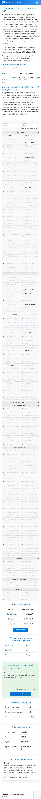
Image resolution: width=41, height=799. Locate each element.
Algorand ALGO (11, 379)
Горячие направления (29, 128)
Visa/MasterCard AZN (13, 551)
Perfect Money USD (12, 415)
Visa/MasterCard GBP (13, 505)
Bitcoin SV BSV (11, 280)
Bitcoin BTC (10, 135)
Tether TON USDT (12, 175)
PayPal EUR (10, 440)
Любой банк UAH (12, 220)
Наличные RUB (11, 263)
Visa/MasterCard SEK (13, 530)
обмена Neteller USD (19, 114)
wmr (8, 592)
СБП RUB (9, 223)
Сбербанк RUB (11, 227)
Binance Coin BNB (12, 358)
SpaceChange (12, 614)
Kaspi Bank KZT (11, 243)
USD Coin (9, 343)
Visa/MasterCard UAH (13, 256)
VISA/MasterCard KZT (13, 512)
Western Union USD (12, 582)
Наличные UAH (11, 270)
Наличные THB (11, 575)
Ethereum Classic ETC (13, 372)
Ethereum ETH (11, 142)
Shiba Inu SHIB (11, 361)
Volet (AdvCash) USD (13, 205)
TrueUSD (9, 354)
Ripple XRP (10, 150)
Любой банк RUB (12, 216)
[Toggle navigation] (37, 3)
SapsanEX (8, 655)
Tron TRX (9, 178)
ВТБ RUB (9, 240)
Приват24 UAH (11, 481)
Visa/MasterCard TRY (13, 526)
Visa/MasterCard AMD (13, 515)
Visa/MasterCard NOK (13, 544)
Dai (8, 386)
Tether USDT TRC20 (12, 168)
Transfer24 (15, 669)
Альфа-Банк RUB (12, 231)
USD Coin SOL (11, 351)
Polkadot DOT (11, 390)
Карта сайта (5, 794)
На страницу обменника (21, 694)
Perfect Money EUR (12, 419)
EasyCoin (12, 624)
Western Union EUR (12, 586)
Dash (8, 160)
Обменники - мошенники (17, 794)
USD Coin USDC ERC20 (13, 325)
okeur (8, 599)
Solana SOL (10, 187)
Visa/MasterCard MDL (13, 519)
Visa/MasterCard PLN (13, 533)
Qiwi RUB (9, 412)
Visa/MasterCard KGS (13, 541)
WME (8, 408)
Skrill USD (9, 444)
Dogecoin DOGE (11, 157)
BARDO (8, 650)
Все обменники (20, 630)
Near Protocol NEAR (13, 397)
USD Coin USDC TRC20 (13, 347)
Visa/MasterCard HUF (13, 523)
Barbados (11, 619)
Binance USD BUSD (12, 376)
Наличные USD (11, 260)
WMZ (8, 195)
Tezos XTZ (10, 383)
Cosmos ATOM (11, 365)
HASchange (9, 645)
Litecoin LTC (10, 146)
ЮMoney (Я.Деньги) (13, 198)
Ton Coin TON (11, 191)
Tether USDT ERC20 (12, 164)
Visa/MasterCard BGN (13, 548)
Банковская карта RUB (31, 251)
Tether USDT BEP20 (12, 171)
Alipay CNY (10, 209)
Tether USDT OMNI (12, 368)
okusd (8, 595)
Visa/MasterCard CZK (13, 537)
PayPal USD (10, 202)
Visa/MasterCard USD (13, 247)
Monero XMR (10, 153)
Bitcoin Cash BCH (12, 139)
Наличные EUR (11, 267)
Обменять (13, 77)
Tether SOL (10, 340)
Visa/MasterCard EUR (13, 494)
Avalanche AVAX (11, 394)
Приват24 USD (11, 555)
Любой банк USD (12, 213)
